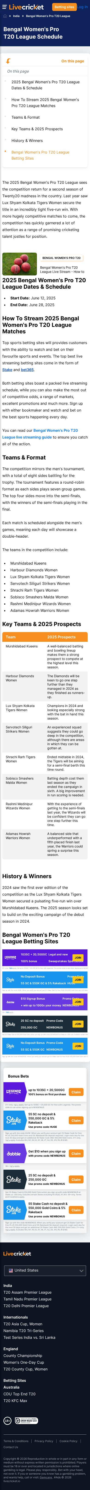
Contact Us (10, 1447)
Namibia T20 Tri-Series (23, 1330)
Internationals (15, 1317)
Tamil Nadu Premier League (27, 1299)
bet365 (27, 369)
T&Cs (10, 968)
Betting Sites (14, 1380)
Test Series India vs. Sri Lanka (29, 1337)
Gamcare (46, 1477)
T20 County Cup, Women (25, 1369)
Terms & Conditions (15, 1441)
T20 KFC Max (15, 1400)
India (7, 1285)
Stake (7, 369)
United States (26, 1270)
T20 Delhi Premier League (26, 1305)
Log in (82, 6)
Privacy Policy (44, 1441)
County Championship (22, 1355)
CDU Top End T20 (19, 1394)
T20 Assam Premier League (27, 1292)
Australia (11, 1387)
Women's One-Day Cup (23, 1362)
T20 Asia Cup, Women (22, 1324)
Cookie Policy (69, 1441)
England (10, 1348)
